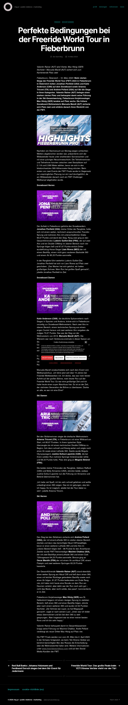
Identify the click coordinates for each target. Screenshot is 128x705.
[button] (86, 342)
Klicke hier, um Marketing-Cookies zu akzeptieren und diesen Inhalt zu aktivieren (64, 130)
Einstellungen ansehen (76, 358)
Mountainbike (68, 22)
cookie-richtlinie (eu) (33, 689)
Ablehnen (59, 358)
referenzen (113, 7)
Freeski (57, 22)
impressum (78, 363)
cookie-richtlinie (53, 363)
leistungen (103, 7)
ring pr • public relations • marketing (27, 699)
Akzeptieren (47, 358)
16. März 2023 (73, 57)
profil (95, 7)
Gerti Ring (59, 57)
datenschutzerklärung (66, 363)
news (122, 7)
